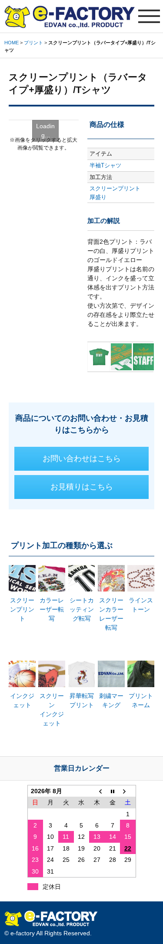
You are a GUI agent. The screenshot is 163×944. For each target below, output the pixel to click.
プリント (33, 42)
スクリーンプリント (115, 188)
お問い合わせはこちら (82, 458)
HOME (11, 42)
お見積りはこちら (81, 486)
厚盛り (98, 197)
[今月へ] (112, 791)
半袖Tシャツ (105, 165)
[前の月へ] (97, 791)
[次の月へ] (128, 791)
